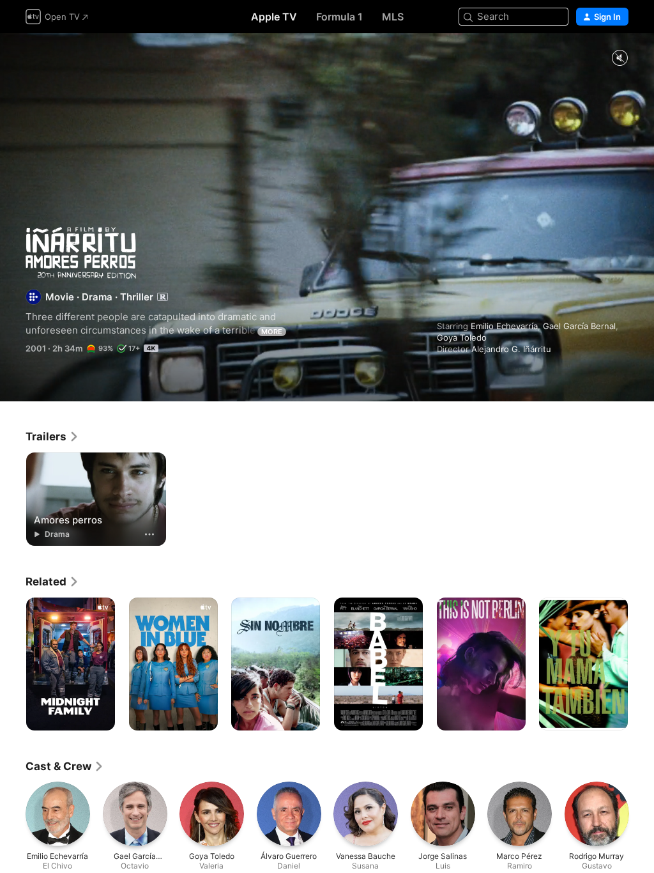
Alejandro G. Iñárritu (511, 349)
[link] (52, 436)
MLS (393, 16)
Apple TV (274, 16)
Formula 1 (339, 16)
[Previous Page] (13, 664)
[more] (149, 534)
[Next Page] (641, 664)
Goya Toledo (462, 337)
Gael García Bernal (579, 326)
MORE (271, 331)
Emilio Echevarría (504, 326)
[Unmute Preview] (619, 58)
